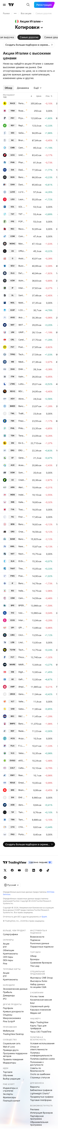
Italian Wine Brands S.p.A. (21, 502)
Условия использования (42, 1043)
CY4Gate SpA (21, 827)
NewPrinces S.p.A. (21, 546)
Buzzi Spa (21, 265)
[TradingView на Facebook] (12, 870)
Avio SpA (21, 317)
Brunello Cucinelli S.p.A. (21, 140)
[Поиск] (28, 5)
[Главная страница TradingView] (11, 5)
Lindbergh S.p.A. (21, 642)
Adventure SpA (21, 398)
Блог (32, 1003)
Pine (5, 963)
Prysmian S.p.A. (21, 118)
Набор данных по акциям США (38, 985)
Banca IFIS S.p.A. (21, 583)
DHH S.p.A (21, 369)
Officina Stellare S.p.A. (21, 251)
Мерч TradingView (39, 1022)
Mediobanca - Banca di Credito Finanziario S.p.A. (21, 361)
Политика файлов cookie (42, 1058)
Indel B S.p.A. (21, 494)
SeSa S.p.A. (21, 133)
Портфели (8, 1008)
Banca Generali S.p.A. (21, 177)
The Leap (34, 966)
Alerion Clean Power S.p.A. (21, 487)
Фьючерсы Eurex (38, 981)
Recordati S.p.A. (21, 229)
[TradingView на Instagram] (26, 870)
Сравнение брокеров (41, 962)
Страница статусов (40, 1077)
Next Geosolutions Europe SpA (21, 553)
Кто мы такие (37, 996)
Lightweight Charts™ (40, 1093)
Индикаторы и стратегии (10, 1089)
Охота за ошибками (40, 1074)
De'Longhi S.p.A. (21, 273)
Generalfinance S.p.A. (21, 457)
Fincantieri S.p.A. (21, 657)
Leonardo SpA (21, 199)
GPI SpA (21, 627)
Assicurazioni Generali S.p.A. (21, 258)
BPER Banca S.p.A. (21, 605)
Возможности (37, 936)
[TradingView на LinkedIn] (34, 870)
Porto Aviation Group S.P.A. (21, 834)
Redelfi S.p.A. (21, 731)
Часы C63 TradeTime (40, 1031)
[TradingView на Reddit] (5, 877)
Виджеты (35, 1086)
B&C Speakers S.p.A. (21, 716)
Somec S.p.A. (21, 472)
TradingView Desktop (13, 1034)
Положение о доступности (37, 1063)
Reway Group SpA (21, 775)
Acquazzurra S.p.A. (21, 738)
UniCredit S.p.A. (21, 155)
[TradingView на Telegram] (41, 870)
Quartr (44, 916)
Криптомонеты (10, 953)
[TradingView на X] (5, 870)
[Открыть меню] (4, 5)
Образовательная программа (39, 1123)
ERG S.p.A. (21, 450)
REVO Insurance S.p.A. (21, 391)
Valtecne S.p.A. (21, 701)
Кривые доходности (13, 1011)
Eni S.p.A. (21, 443)
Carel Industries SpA (21, 339)
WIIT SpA (21, 325)
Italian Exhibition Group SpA (21, 590)
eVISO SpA (21, 760)
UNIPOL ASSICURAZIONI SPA (21, 332)
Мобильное (8, 1030)
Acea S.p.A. (21, 465)
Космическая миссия (41, 999)
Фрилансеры (9, 1097)
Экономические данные (15, 989)
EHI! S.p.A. (21, 797)
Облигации (8, 950)
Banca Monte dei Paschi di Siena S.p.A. (21, 723)
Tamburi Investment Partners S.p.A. (21, 812)
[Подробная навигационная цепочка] (15, 13)
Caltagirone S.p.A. (21, 768)
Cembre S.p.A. (21, 147)
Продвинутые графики (41, 1096)
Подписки (35, 940)
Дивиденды (9, 995)
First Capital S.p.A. (21, 517)
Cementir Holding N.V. (21, 598)
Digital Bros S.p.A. (21, 672)
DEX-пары (8, 960)
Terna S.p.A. (21, 819)
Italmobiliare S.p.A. (21, 376)
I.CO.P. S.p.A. (21, 310)
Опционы (7, 1014)
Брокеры (34, 959)
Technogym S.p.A (21, 649)
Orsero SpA (21, 531)
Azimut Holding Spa (21, 280)
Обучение (8, 1075)
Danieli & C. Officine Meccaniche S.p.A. (21, 184)
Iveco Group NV (21, 613)
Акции (6, 943)
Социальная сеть (12, 1043)
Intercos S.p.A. (21, 620)
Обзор (33, 956)
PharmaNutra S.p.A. (21, 162)
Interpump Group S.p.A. (21, 288)
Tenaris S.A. (21, 435)
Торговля (7, 1072)
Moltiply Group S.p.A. (21, 302)
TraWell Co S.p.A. (21, 413)
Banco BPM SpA (21, 539)
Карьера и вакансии (40, 1009)
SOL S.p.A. (21, 206)
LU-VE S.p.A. (21, 192)
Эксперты (8, 1094)
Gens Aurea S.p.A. (21, 694)
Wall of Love (9, 1046)
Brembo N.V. (21, 790)
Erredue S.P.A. (21, 782)
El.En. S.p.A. (21, 561)
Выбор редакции (11, 1078)
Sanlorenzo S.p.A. (21, 295)
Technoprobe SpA (21, 354)
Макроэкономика (12, 1018)
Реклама (34, 1109)
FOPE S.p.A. (21, 221)
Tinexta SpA (21, 568)
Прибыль (7, 992)
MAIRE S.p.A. (21, 664)
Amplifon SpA (21, 686)
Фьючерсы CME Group (41, 977)
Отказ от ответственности (38, 1048)
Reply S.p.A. (21, 125)
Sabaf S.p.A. (21, 709)
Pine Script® (9, 1021)
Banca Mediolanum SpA (21, 406)
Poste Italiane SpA (21, 347)
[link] (29, 44)
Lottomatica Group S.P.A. (21, 384)
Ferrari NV (21, 103)
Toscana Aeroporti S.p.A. (21, 509)
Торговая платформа (40, 1100)
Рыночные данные (39, 943)
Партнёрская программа (37, 1117)
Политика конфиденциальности (41, 1054)
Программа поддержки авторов (15, 1054)
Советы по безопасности (37, 1069)
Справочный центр (40, 1006)
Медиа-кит (35, 1013)
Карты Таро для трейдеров (38, 1027)
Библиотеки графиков (41, 1090)
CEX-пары (8, 957)
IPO (5, 998)
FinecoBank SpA (21, 421)
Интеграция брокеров (41, 1112)
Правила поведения (13, 1059)
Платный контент (11, 1100)
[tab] (29, 37)
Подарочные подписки (41, 946)
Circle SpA (21, 635)
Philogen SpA (21, 428)
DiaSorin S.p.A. (21, 169)
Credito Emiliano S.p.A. (21, 480)
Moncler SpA (21, 243)
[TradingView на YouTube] (19, 870)
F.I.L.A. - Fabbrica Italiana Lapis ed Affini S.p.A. (21, 745)
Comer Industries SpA (21, 236)
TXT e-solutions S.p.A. (21, 214)
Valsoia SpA (21, 753)
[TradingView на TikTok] (48, 870)
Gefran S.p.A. (21, 679)
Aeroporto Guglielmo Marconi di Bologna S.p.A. (21, 805)
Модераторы (9, 1062)
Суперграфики (10, 934)
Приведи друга (10, 1050)
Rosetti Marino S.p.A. (21, 110)
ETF (5, 947)
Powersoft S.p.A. (21, 576)
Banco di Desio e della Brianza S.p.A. (21, 524)
